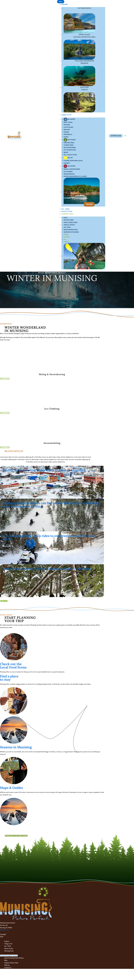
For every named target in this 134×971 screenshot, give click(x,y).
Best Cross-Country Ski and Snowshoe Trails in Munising (47, 569)
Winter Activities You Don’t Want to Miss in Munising (44, 470)
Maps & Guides (11, 788)
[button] (116, 136)
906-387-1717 (4, 930)
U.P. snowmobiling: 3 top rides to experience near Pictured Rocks (48, 537)
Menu (60, 1)
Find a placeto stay (9, 678)
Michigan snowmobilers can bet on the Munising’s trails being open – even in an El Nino (51, 504)
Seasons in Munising (16, 747)
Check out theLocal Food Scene (13, 665)
